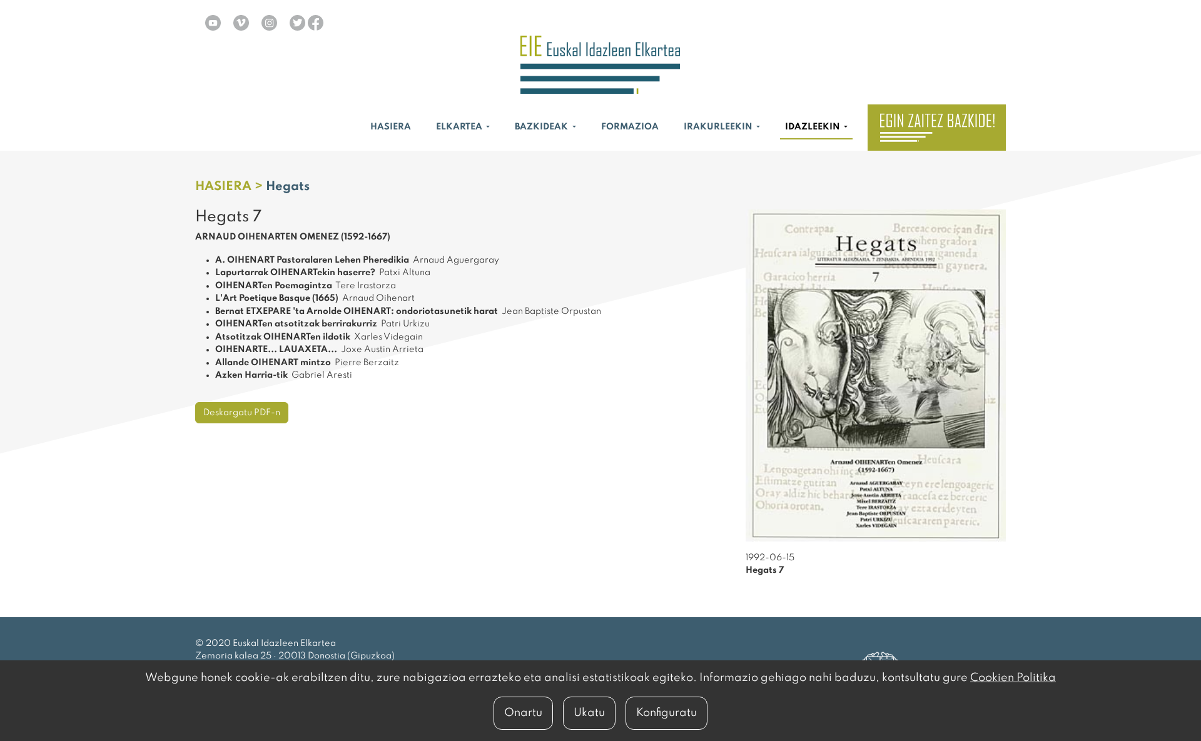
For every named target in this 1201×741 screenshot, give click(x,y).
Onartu (523, 712)
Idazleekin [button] (813, 127)
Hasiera (390, 127)
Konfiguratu (666, 712)
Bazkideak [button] (542, 127)
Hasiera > (230, 187)
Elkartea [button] (460, 127)
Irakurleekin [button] (719, 127)
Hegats (288, 187)
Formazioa (630, 127)
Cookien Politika (1013, 677)
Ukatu (589, 712)
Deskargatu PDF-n (241, 412)
